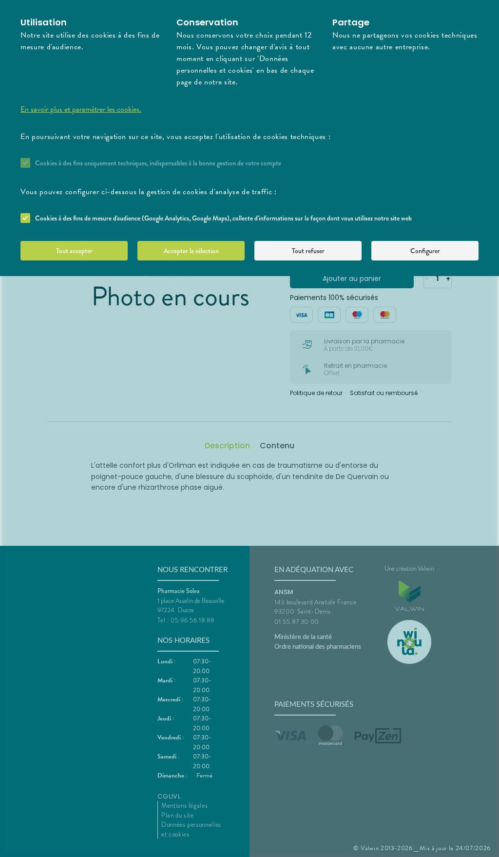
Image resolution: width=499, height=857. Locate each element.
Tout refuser (308, 251)
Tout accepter (74, 251)
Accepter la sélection (191, 251)
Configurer (425, 251)
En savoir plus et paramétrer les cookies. (80, 109)
